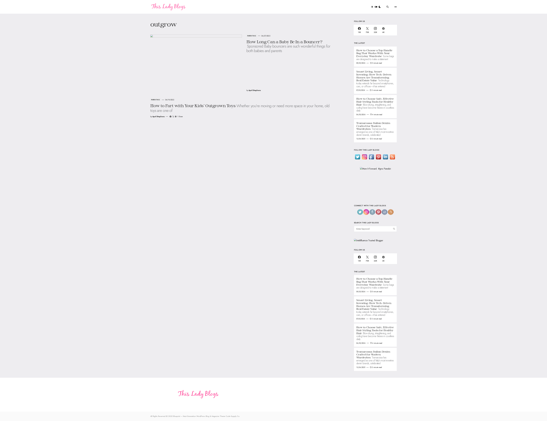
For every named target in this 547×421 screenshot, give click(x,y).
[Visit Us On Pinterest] (378, 156)
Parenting (251, 36)
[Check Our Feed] (392, 156)
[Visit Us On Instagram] (364, 156)
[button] (375, 7)
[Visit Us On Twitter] (357, 156)
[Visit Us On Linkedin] (385, 156)
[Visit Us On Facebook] (371, 156)
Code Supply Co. (233, 416)
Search (394, 228)
